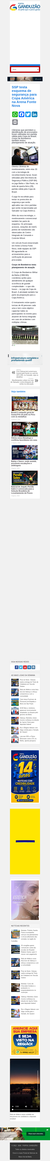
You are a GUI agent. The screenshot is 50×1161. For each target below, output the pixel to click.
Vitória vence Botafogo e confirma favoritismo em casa (24, 439)
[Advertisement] (25, 38)
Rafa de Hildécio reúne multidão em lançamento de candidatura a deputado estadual (23, 1117)
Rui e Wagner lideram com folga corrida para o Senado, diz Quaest (29, 730)
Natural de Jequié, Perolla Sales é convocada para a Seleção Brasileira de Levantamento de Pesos (22, 490)
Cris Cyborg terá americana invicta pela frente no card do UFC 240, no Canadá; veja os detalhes (27, 373)
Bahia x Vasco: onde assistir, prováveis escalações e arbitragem (24, 463)
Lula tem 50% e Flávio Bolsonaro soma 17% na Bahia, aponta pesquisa (28, 739)
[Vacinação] (25, 79)
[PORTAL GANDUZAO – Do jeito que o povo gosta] (25, 7)
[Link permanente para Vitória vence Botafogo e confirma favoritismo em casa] (25, 429)
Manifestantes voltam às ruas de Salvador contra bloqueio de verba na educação (22, 381)
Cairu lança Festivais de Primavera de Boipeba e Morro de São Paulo (28, 701)
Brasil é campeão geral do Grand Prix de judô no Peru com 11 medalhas (23, 415)
